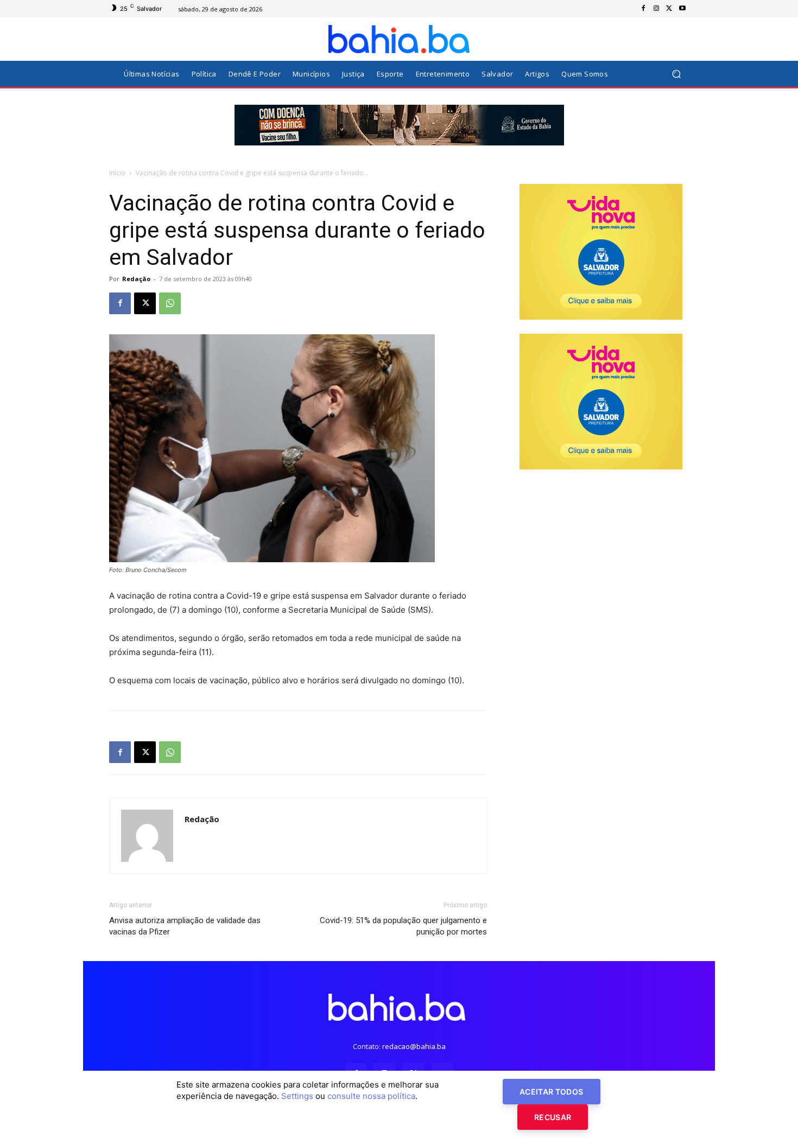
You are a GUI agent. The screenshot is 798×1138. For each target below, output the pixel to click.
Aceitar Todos (552, 1091)
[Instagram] (656, 8)
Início (117, 172)
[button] (676, 74)
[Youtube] (682, 8)
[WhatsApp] (170, 303)
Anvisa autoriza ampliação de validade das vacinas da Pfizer (185, 926)
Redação (136, 279)
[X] (669, 8)
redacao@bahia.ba (414, 1046)
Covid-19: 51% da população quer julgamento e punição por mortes (403, 926)
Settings (297, 1096)
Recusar (552, 1117)
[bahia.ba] (399, 39)
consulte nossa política (371, 1096)
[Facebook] (643, 8)
